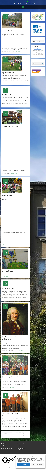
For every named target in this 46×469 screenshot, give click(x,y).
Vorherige (6, 433)
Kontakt (11, 467)
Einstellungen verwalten (37, 464)
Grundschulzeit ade (10, 126)
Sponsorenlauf (8, 73)
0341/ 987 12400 (4, 445)
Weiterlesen (17, 51)
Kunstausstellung (8, 288)
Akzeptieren (23, 464)
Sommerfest (7, 195)
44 (23, 433)
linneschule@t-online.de (6, 448)
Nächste (25, 435)
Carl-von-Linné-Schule (23, 2)
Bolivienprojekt (8, 30)
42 (17, 433)
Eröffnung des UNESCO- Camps (12, 415)
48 (3, 435)
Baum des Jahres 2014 (11, 377)
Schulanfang (7, 94)
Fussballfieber (8, 271)
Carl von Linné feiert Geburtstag (11, 338)
